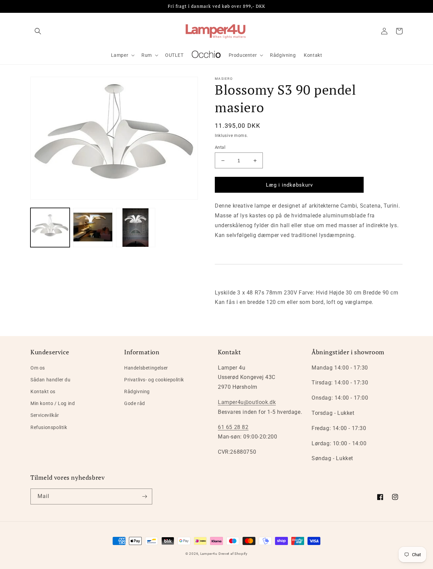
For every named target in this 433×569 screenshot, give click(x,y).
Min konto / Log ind (52, 403)
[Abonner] (144, 496)
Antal (220, 147)
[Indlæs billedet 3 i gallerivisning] (135, 227)
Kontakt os (42, 391)
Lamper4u (209, 553)
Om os (37, 368)
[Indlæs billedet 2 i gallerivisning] (92, 227)
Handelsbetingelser (146, 368)
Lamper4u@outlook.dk (247, 402)
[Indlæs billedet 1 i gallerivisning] (50, 227)
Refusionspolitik (48, 427)
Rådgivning (137, 391)
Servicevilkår (44, 415)
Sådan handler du (50, 379)
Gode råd (134, 403)
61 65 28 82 (233, 427)
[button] (37, 31)
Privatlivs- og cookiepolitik (154, 379)
